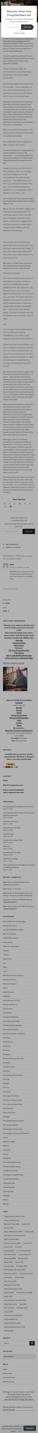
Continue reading (19, 33)
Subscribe (27, 27)
